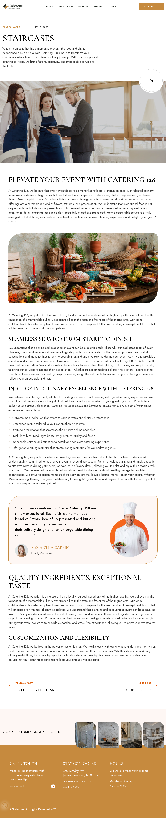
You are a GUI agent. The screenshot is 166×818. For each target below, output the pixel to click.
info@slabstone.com (77, 781)
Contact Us (151, 6)
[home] (12, 6)
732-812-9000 (71, 787)
